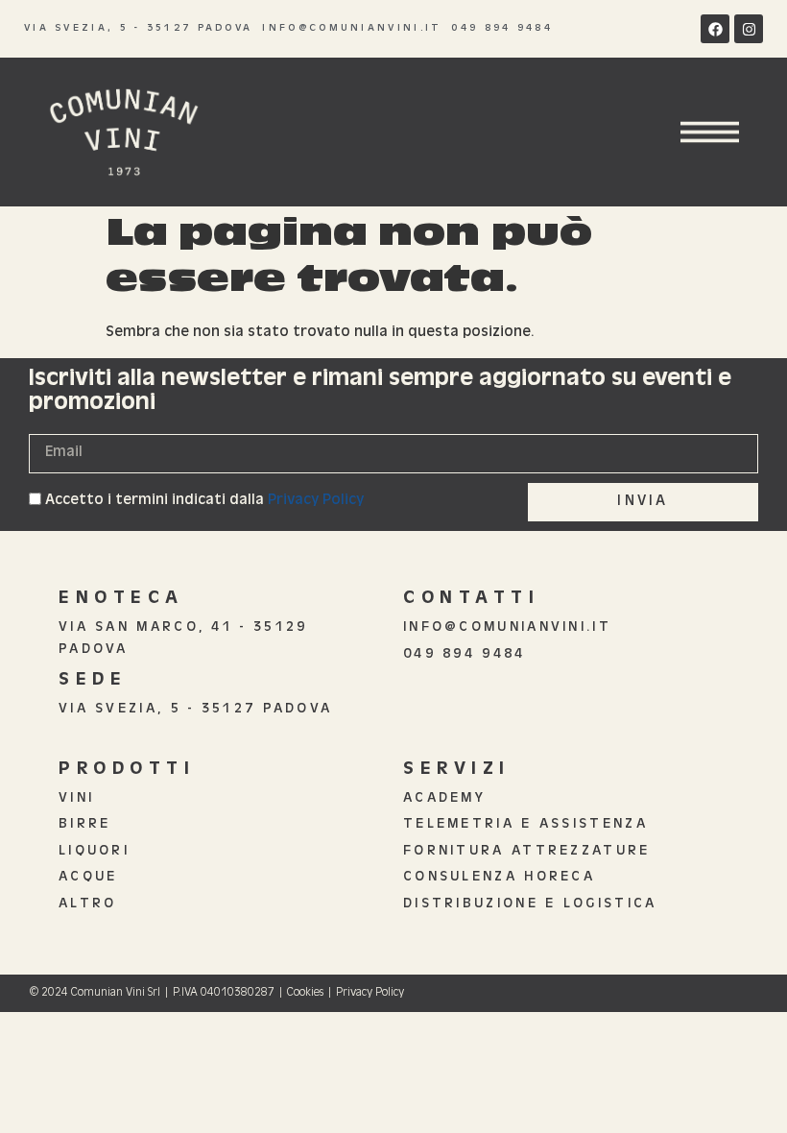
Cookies (305, 993)
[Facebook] (715, 28)
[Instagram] (748, 28)
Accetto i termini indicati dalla (204, 500)
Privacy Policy (316, 500)
